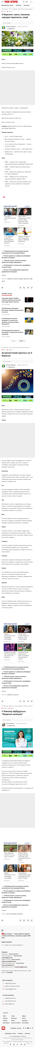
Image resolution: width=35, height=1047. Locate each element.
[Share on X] (14, 1044)
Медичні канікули (18, 914)
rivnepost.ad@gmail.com (20, 966)
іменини (15, 278)
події (31, 278)
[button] (3, 2)
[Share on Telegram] (21, 1044)
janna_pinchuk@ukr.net (8, 965)
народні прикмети (24, 278)
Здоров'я (5, 708)
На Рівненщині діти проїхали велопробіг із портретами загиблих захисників (12, 332)
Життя (4, 11)
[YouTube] (28, 1028)
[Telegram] (32, 1028)
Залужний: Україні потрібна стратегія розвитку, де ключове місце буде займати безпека (11, 300)
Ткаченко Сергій (10, 723)
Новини (10, 11)
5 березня (10, 278)
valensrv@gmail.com (7, 957)
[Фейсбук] (23, 1028)
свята (3, 281)
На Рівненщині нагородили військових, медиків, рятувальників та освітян (12, 310)
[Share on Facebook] (10, 1044)
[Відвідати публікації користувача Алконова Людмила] (3, 27)
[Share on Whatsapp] (17, 1044)
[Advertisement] (17, 87)
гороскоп (16, 694)
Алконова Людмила (11, 26)
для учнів (9, 914)
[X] (25, 1028)
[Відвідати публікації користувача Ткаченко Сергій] (3, 724)
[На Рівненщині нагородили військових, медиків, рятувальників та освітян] (29, 309)
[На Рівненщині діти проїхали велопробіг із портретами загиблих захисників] (29, 332)
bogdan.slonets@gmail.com (9, 961)
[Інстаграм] (30, 1028)
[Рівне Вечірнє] (13, 2)
